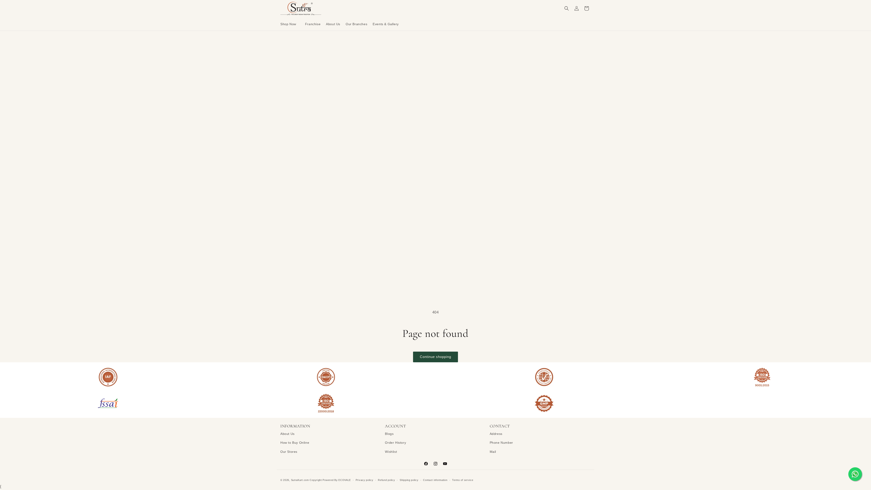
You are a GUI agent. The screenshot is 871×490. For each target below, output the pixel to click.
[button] (290, 24)
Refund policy (386, 480)
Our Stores (288, 451)
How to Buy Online (294, 442)
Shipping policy (409, 480)
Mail (493, 451)
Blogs (389, 434)
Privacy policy (364, 480)
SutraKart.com (300, 480)
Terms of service (462, 480)
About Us (287, 434)
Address (496, 434)
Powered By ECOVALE (337, 480)
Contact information (435, 480)
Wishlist (391, 451)
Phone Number (501, 442)
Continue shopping (435, 357)
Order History (395, 442)
